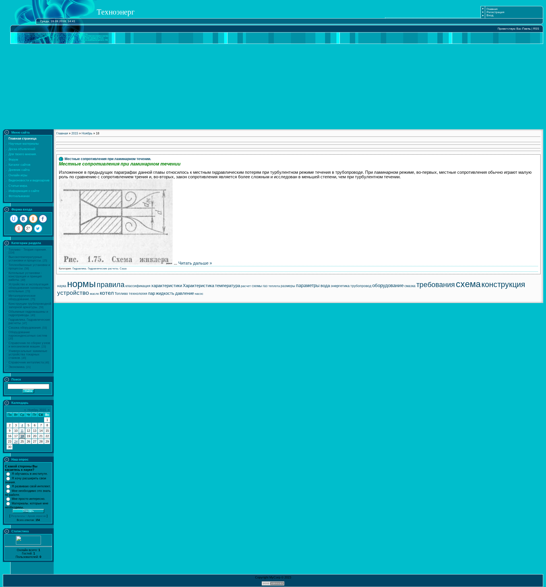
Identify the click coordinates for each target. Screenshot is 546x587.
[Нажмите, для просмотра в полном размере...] (116, 263)
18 (22, 436)
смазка (409, 286)
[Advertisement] (273, 86)
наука (61, 286)
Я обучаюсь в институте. (30, 473)
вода (325, 285)
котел (107, 293)
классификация (137, 286)
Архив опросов (37, 516)
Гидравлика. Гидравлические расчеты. (96, 268)
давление (184, 293)
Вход (490, 15)
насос (199, 293)
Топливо (121, 294)
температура (227, 285)
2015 (74, 133)
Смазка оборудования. (25, 327)
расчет (246, 286)
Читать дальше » (195, 263)
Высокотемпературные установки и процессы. (25, 258)
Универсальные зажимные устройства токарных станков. (28, 354)
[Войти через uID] (14, 218)
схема (468, 284)
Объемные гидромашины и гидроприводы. (28, 313)
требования (435, 285)
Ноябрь (87, 133)
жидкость (165, 293)
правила (111, 285)
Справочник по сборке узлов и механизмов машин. (29, 344)
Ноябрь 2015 (37, 410)
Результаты (18, 516)
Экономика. (17, 367)
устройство (73, 292)
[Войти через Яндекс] (19, 228)
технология (138, 294)
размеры (288, 286)
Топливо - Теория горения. (28, 249)
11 (22, 430)
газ (265, 286)
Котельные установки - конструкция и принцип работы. (25, 276)
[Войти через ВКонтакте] (23, 218)
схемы (257, 286)
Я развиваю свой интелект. (31, 486)
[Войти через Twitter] (38, 228)
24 (16, 441)
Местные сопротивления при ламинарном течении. (108, 159)
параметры (308, 285)
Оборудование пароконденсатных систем (28, 333)
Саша (123, 268)
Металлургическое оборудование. (22, 297)
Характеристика (198, 285)
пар (151, 293)
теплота (274, 286)
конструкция (503, 284)
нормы (81, 284)
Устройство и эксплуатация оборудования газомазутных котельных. (29, 288)
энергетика (340, 286)
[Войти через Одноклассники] (33, 218)
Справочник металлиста (26, 362)
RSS (536, 28)
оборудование (388, 285)
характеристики (166, 285)
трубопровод (360, 286)
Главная (492, 9)
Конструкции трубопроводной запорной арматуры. (30, 305)
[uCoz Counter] (28, 543)
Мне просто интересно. (28, 498)
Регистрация (495, 12)
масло (94, 293)
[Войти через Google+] (28, 228)
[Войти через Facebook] (43, 218)
